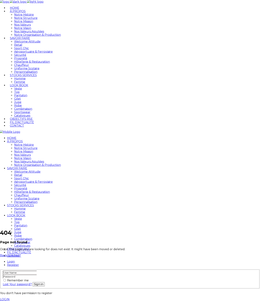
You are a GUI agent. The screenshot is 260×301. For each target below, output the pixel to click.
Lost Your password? (17, 284)
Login (11, 261)
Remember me (18, 280)
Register (13, 265)
